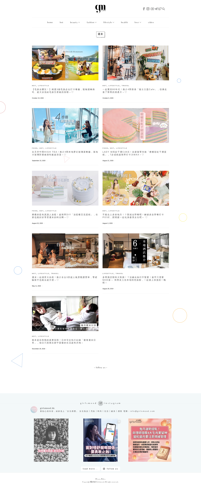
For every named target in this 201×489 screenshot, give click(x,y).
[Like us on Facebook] (144, 9)
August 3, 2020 (108, 223)
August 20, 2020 (37, 223)
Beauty (74, 22)
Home (50, 22)
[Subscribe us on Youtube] (152, 9)
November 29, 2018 (38, 349)
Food (35, 148)
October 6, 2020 (108, 98)
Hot (61, 22)
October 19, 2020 (38, 98)
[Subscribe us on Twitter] (159, 9)
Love (137, 22)
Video (151, 22)
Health (124, 22)
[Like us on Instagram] (148, 9)
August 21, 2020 (108, 160)
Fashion (90, 22)
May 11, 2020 (36, 286)
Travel (125, 85)
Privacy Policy (101, 479)
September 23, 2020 (38, 160)
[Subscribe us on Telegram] (156, 9)
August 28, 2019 (108, 288)
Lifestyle (107, 22)
